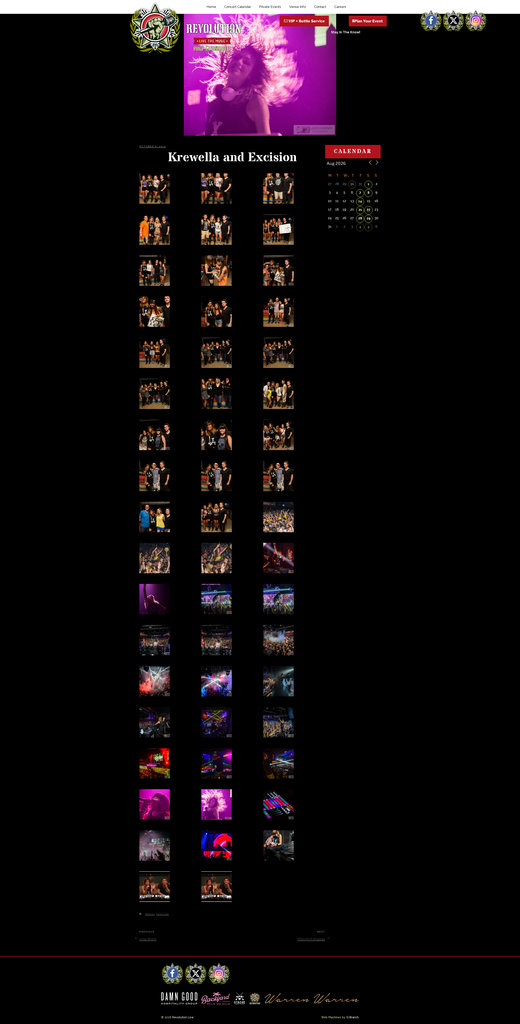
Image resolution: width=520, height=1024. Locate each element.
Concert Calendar (237, 7)
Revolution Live (183, 1017)
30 (352, 184)
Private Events (270, 7)
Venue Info (297, 7)
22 (368, 209)
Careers (340, 7)
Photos (162, 914)
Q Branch (352, 1017)
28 (360, 218)
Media (149, 914)
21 (360, 210)
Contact (320, 7)
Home (211, 7)
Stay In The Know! (345, 32)
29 (368, 218)
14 (360, 201)
